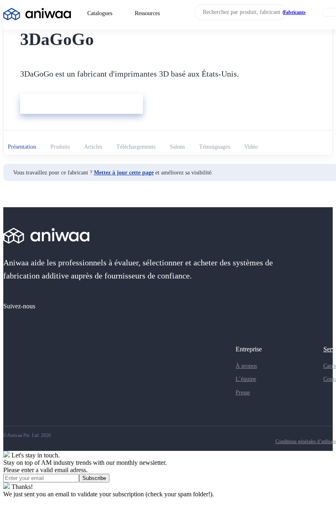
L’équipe (246, 379)
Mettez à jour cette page (124, 173)
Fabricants (294, 12)
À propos (246, 366)
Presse (243, 392)
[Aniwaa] (37, 15)
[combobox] (240, 12)
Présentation (22, 147)
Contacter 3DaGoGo (49, 105)
